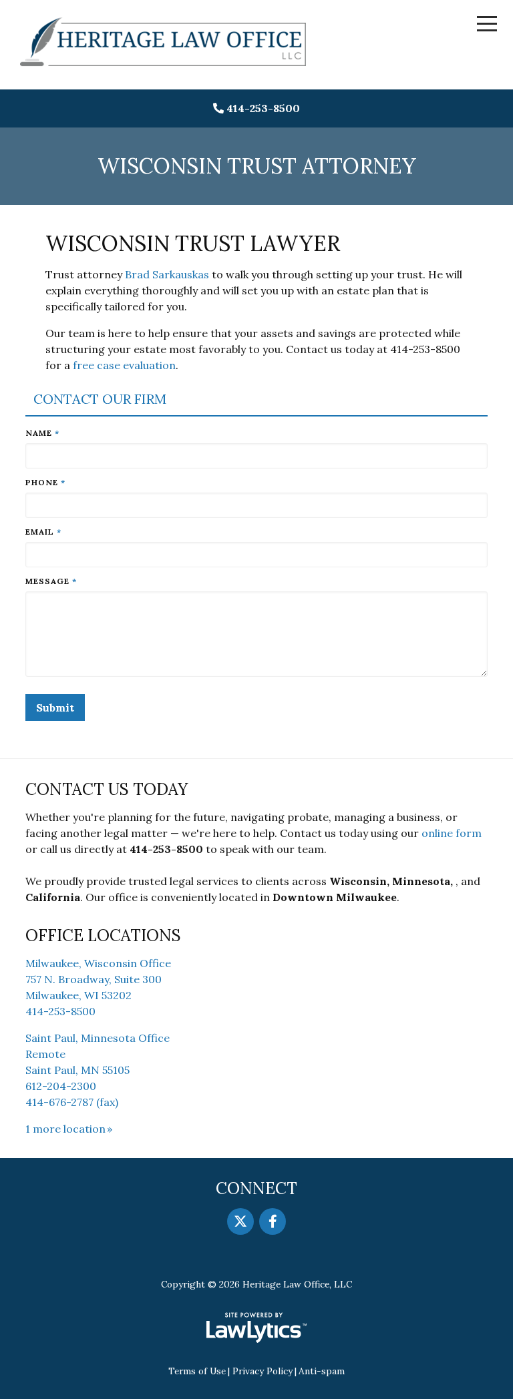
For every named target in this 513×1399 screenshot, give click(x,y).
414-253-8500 (263, 108)
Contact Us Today (106, 789)
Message (51, 581)
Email (43, 532)
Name (42, 433)
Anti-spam (322, 1371)
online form (451, 833)
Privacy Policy (262, 1371)
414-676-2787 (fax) (71, 1102)
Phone (45, 482)
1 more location (65, 1128)
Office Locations (103, 935)
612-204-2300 (60, 1086)
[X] (240, 1221)
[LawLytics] (256, 1327)
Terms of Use (197, 1371)
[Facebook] (272, 1221)
